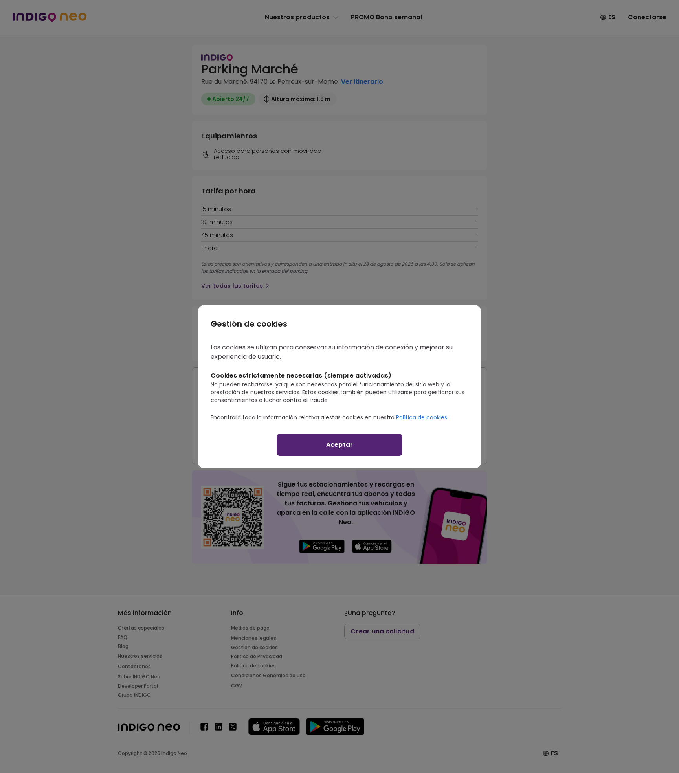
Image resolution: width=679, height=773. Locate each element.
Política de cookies (421, 417)
